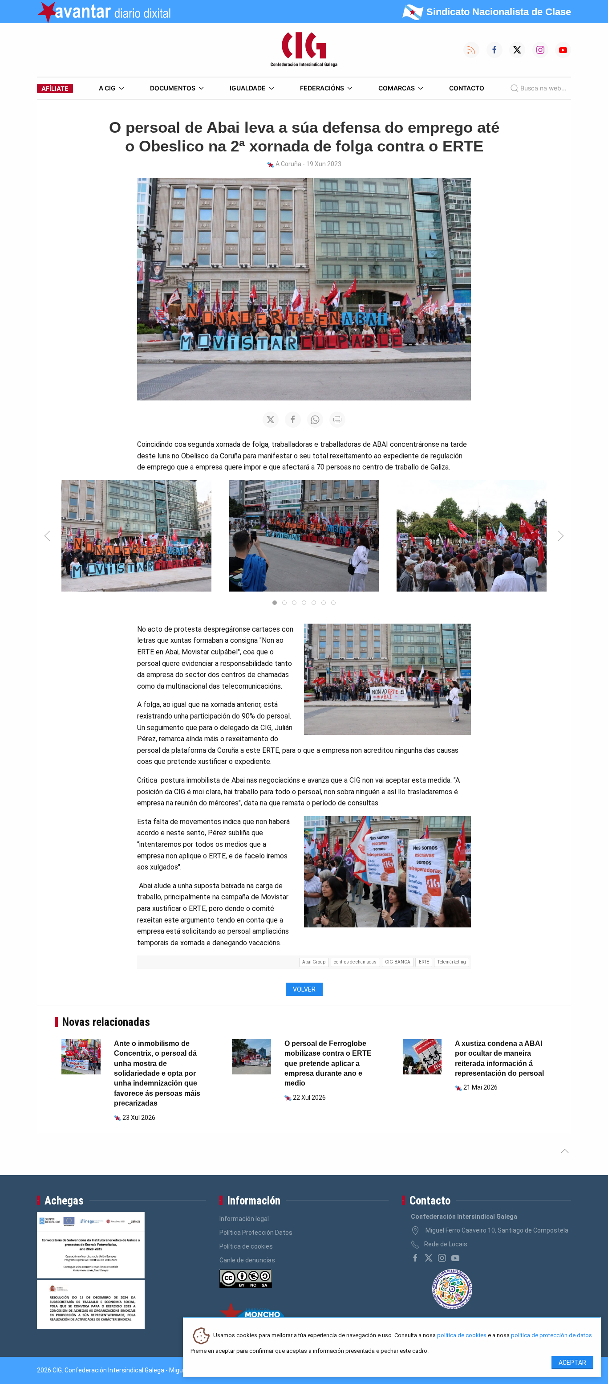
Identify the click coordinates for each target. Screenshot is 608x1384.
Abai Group (313, 961)
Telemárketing (452, 961)
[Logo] (304, 50)
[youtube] (455, 1257)
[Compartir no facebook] (293, 420)
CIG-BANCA (397, 961)
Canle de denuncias (247, 1260)
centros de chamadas (355, 961)
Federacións (322, 88)
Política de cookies (246, 1246)
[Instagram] (442, 1257)
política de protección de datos (551, 1335)
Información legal (244, 1218)
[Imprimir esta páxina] (337, 420)
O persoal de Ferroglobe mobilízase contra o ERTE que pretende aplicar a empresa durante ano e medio (328, 1063)
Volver (304, 989)
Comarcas (396, 88)
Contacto (466, 88)
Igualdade (248, 88)
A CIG (107, 88)
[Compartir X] (271, 420)
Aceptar (572, 1362)
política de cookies (461, 1335)
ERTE (424, 961)
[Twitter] (428, 1257)
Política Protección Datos (255, 1232)
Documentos (172, 88)
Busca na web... (543, 88)
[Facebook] (415, 1257)
